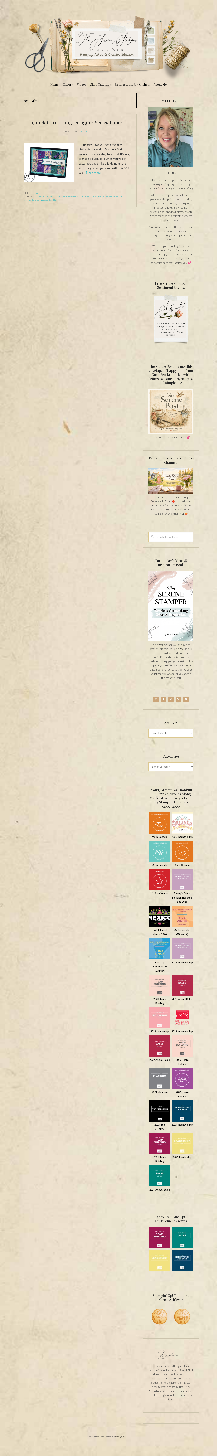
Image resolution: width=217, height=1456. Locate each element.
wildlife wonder (57, 199)
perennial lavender (32, 199)
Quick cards (45, 199)
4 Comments (86, 131)
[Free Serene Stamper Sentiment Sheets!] (170, 345)
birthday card (50, 196)
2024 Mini (39, 196)
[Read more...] (95, 173)
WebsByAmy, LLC (121, 1436)
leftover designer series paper (110, 196)
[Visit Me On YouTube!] (170, 137)
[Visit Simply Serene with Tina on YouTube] (170, 492)
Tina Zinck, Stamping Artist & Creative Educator (108, 46)
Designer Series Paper (66, 196)
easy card (81, 196)
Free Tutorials (91, 196)
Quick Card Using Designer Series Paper (77, 122)
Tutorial (38, 193)
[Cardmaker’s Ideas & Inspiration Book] (170, 640)
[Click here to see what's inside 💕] (170, 433)
